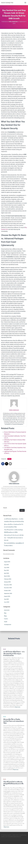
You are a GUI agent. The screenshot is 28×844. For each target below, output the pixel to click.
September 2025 (8, 593)
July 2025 (6, 599)
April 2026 (6, 573)
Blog (9, 458)
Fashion (6, 618)
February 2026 (7, 579)
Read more (17, 707)
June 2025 (6, 602)
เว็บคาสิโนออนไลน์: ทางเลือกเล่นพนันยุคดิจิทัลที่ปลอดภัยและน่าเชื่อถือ (13, 783)
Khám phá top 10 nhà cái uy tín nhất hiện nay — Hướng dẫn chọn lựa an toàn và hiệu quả (14, 538)
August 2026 (7, 561)
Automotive (6, 610)
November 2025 (8, 587)
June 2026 (6, 567)
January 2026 (7, 581)
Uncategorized (7, 624)
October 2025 (7, 590)
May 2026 (6, 570)
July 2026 (6, 564)
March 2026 (7, 576)
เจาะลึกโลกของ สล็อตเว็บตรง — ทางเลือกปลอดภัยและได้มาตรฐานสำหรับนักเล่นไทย (13, 653)
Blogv (5, 616)
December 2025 (8, 584)
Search (5, 507)
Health (5, 621)
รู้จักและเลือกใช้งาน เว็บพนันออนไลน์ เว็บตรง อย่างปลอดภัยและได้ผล (13, 721)
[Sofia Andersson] (14, 476)
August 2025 (7, 596)
